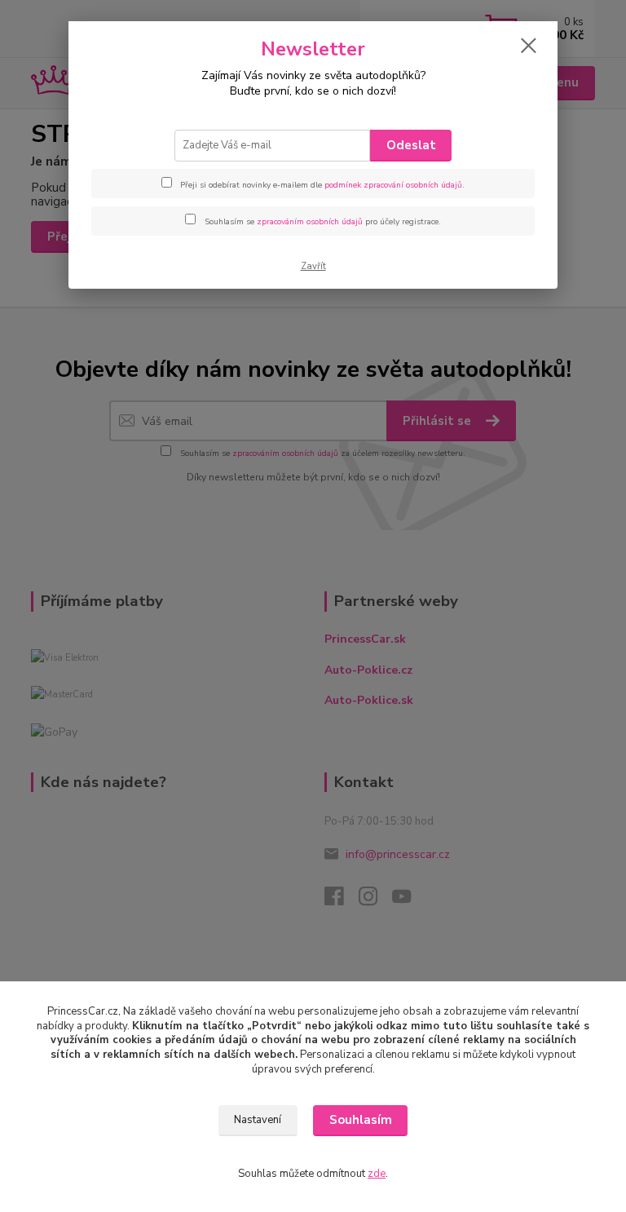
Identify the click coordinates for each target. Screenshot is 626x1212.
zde (377, 1173)
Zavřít (313, 266)
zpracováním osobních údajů (310, 222)
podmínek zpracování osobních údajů (393, 185)
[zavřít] (528, 46)
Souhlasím (360, 1120)
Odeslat (411, 145)
